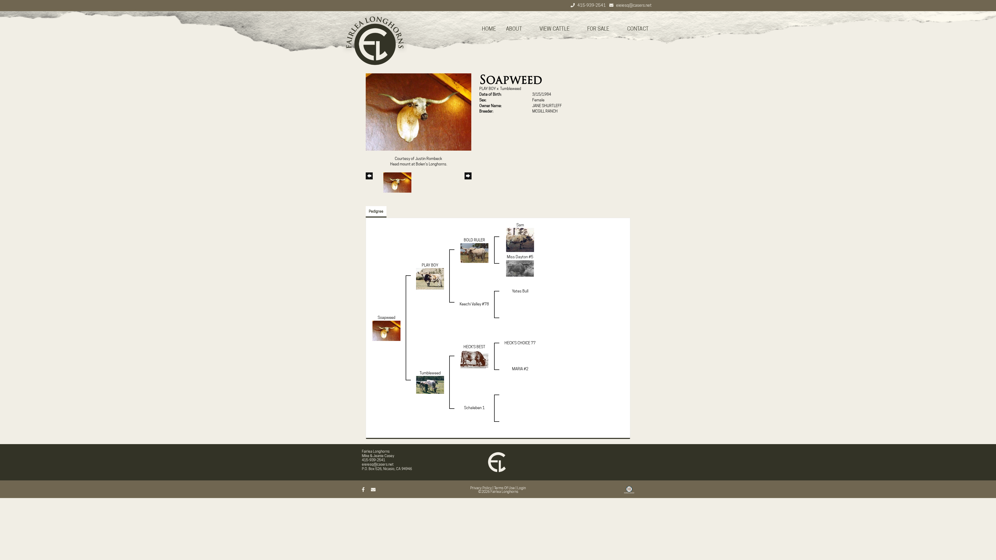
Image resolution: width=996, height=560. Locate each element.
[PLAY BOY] (430, 278)
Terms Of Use (504, 488)
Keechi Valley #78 (474, 304)
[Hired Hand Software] (629, 492)
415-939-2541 (592, 5)
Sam (520, 225)
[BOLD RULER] (474, 252)
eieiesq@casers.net (634, 5)
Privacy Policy (481, 488)
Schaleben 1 (474, 407)
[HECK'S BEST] (474, 358)
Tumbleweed (510, 88)
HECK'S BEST (474, 347)
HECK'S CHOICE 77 (520, 343)
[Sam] (520, 239)
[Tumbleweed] (430, 384)
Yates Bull (520, 291)
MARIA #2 (520, 369)
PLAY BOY (487, 88)
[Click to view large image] (418, 111)
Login (521, 488)
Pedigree (376, 211)
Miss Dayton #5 (520, 257)
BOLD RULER (474, 240)
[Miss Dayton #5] (520, 268)
